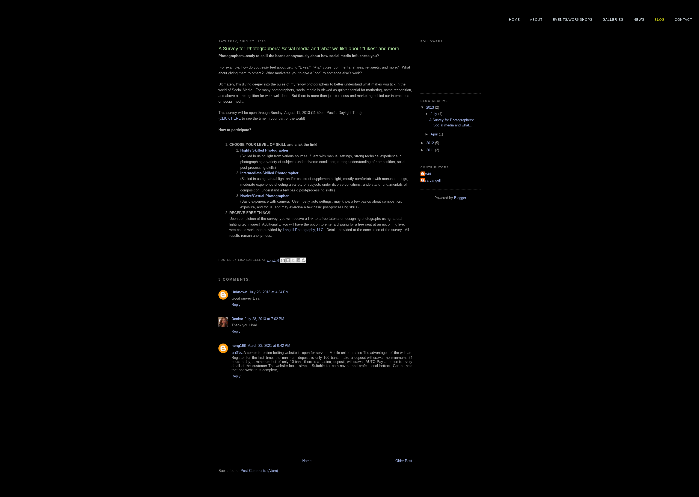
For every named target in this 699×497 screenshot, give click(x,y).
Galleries (613, 20)
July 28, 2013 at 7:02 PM (264, 319)
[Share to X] (293, 260)
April (435, 134)
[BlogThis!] (288, 260)
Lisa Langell (431, 180)
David (426, 174)
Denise (237, 319)
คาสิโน (237, 353)
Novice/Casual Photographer (264, 196)
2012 (430, 143)
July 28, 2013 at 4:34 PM (269, 292)
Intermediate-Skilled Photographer (269, 173)
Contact (683, 20)
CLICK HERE (230, 118)
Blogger (460, 198)
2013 (430, 107)
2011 (430, 150)
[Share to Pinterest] (303, 260)
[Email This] (283, 260)
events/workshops (573, 20)
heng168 (239, 346)
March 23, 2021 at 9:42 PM (268, 346)
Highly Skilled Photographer (264, 150)
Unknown (239, 292)
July (434, 114)
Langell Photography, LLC (303, 230)
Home (514, 20)
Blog (659, 20)
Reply (236, 305)
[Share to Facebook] (298, 260)
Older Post (403, 461)
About (536, 20)
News (638, 20)
